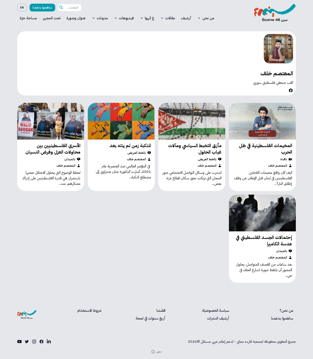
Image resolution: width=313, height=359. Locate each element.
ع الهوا (149, 18)
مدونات (102, 18)
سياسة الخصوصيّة (215, 310)
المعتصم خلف (277, 165)
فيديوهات (126, 18)
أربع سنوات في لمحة (150, 318)
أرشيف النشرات (218, 318)
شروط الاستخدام (89, 310)
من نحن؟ (286, 310)
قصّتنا (160, 310)
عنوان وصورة (76, 18)
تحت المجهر (51, 18)
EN (22, 8)
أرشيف (186, 18)
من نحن (208, 18)
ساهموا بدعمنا (42, 7)
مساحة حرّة (28, 18)
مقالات (170, 18)
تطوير (159, 351)
